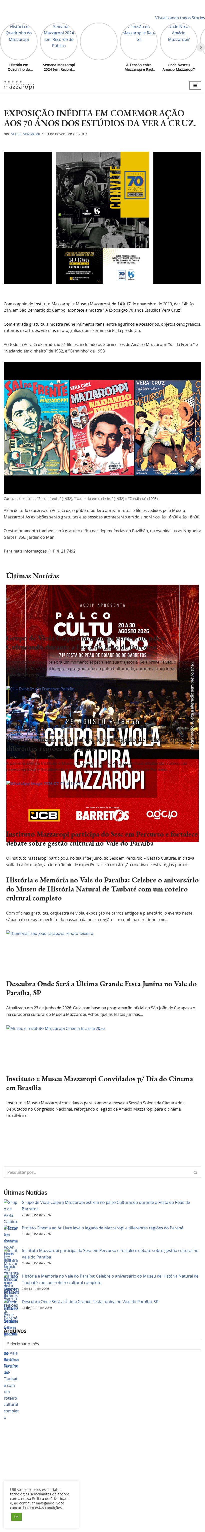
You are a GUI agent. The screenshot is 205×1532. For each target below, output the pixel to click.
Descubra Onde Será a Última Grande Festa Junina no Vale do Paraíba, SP (101, 988)
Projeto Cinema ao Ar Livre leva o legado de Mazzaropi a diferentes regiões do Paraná (95, 743)
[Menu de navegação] (195, 85)
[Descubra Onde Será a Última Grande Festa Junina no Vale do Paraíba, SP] (49, 933)
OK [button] (16, 1516)
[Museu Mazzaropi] (19, 85)
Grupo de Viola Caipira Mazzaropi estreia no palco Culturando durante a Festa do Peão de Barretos (85, 642)
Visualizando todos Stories (180, 18)
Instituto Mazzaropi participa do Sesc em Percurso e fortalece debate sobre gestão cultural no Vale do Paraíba (102, 838)
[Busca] (195, 1172)
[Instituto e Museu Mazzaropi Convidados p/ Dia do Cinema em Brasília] (55, 1028)
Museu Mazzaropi (25, 133)
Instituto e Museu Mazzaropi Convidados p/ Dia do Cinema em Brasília (99, 1083)
